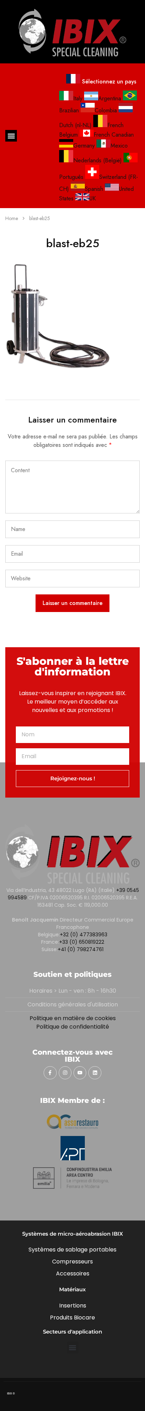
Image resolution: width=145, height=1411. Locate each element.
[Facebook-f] (50, 1072)
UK (92, 198)
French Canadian (114, 135)
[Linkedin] (94, 1072)
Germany (84, 146)
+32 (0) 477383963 (83, 934)
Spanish (94, 189)
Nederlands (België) (97, 160)
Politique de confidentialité (72, 1027)
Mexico (119, 146)
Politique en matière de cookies (73, 1018)
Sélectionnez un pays (108, 81)
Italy (77, 98)
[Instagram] (65, 1072)
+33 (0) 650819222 (81, 941)
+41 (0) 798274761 (80, 949)
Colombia (106, 110)
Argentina (109, 98)
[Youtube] (80, 1072)
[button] (11, 136)
